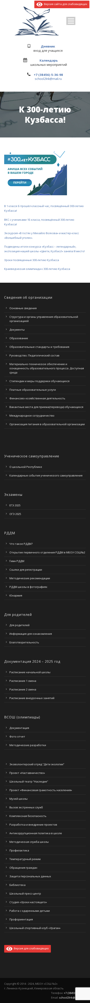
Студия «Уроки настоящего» (28, 902)
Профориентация (21, 919)
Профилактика (19, 850)
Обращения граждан (23, 868)
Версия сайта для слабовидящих (64, 4)
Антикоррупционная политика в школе (35, 833)
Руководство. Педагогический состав (34, 355)
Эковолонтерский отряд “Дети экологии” (36, 764)
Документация (19, 728)
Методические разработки (27, 745)
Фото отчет (17, 736)
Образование (18, 338)
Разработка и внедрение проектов (33, 824)
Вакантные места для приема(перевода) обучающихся (46, 407)
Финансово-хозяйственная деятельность (37, 398)
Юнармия (15, 595)
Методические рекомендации (29, 578)
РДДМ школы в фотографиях (28, 587)
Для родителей (19, 625)
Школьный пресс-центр (25, 893)
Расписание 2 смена (22, 689)
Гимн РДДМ (16, 561)
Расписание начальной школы (29, 672)
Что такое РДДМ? (21, 544)
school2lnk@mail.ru (48, 79)
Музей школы (18, 799)
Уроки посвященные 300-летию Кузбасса (31, 260)
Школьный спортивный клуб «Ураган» (34, 928)
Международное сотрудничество (31, 415)
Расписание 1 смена (22, 681)
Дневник (48, 46)
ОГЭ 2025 (15, 514)
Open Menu (70, 21)
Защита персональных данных (30, 876)
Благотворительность (24, 642)
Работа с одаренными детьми (29, 911)
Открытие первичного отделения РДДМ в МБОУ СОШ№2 (47, 552)
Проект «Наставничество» (27, 773)
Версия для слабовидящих (30, 948)
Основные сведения (23, 308)
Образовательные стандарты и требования (39, 347)
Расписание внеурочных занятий (31, 698)
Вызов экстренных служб (26, 807)
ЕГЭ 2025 (15, 505)
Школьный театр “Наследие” (28, 781)
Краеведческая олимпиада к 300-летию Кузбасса (37, 269)
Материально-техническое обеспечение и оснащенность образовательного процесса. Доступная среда (46, 368)
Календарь (49, 60)
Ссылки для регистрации (25, 569)
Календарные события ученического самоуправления (45, 475)
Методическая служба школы (29, 842)
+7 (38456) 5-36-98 (48, 75)
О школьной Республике (25, 467)
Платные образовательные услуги (32, 390)
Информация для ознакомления (30, 634)
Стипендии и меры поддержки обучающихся (39, 381)
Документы (17, 329)
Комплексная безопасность (27, 816)
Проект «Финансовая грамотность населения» (40, 790)
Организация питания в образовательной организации (47, 424)
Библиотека (17, 885)
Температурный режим (25, 859)
